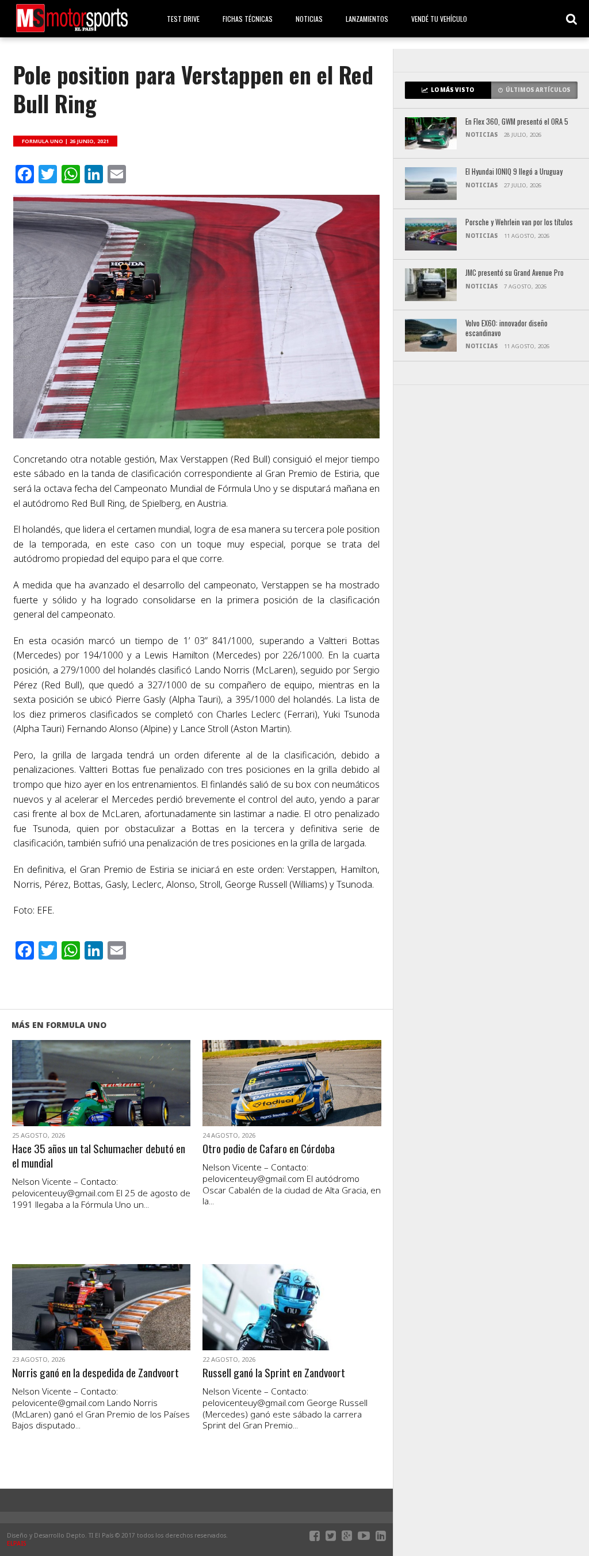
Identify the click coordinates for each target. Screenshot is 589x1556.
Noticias (309, 19)
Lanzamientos (367, 19)
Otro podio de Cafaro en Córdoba (268, 1149)
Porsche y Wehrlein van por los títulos (519, 223)
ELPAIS (16, 1543)
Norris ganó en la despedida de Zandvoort (95, 1373)
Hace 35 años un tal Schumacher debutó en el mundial (98, 1156)
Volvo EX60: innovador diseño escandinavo (506, 328)
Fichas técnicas (248, 19)
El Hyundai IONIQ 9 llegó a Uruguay (514, 172)
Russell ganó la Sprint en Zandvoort (273, 1373)
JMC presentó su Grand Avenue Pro (514, 273)
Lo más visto (452, 90)
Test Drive (183, 19)
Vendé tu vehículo (439, 19)
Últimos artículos (538, 90)
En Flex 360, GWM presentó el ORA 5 (516, 122)
